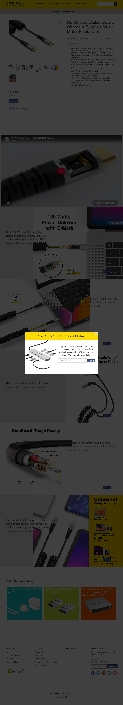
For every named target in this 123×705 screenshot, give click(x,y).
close (96, 333)
